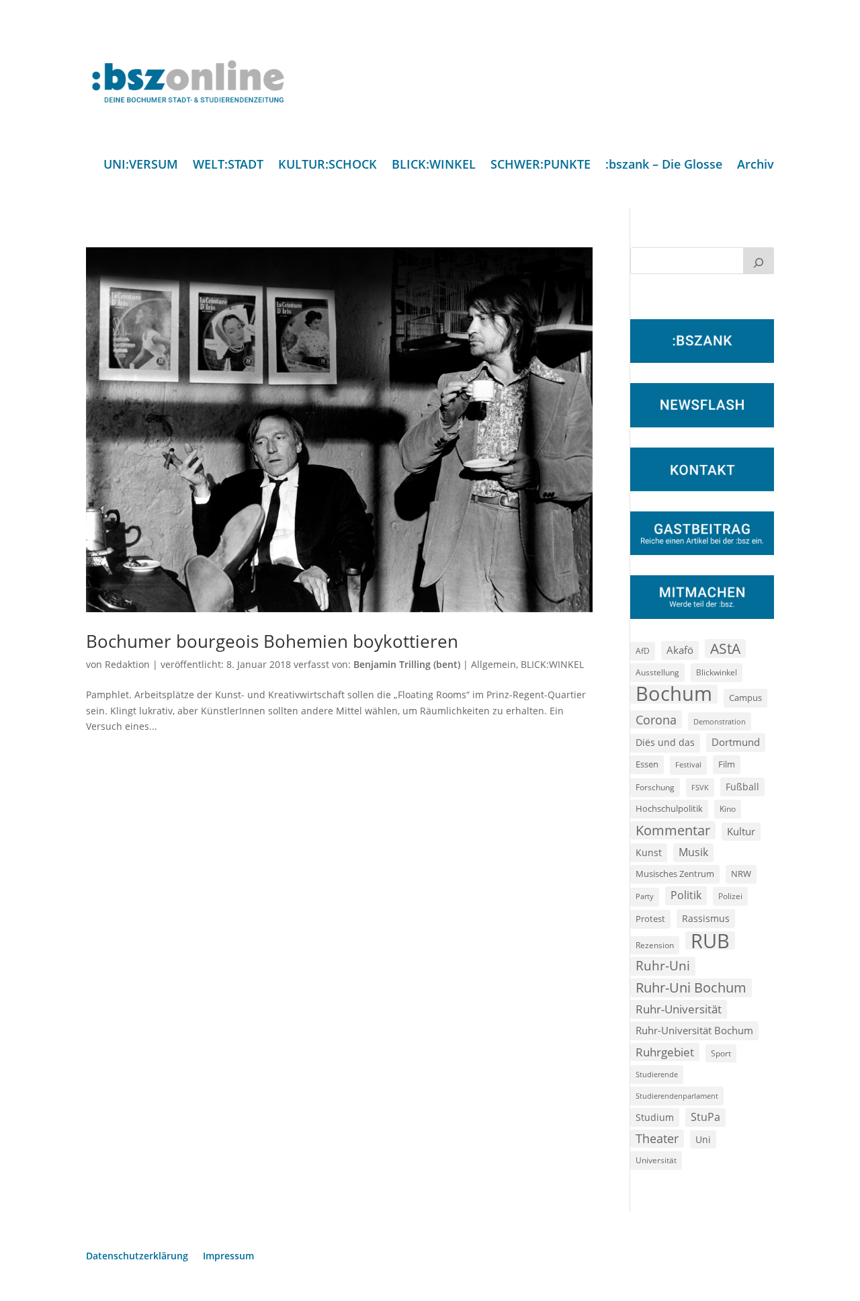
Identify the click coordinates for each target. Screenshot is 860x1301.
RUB (710, 940)
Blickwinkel (716, 672)
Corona (656, 719)
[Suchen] (758, 260)
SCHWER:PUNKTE (540, 165)
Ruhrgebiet (665, 1052)
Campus (745, 697)
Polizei (730, 895)
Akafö (679, 650)
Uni (703, 1139)
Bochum (674, 694)
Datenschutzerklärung (137, 1256)
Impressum (228, 1256)
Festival (688, 764)
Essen (647, 764)
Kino (728, 808)
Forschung (655, 787)
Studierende (657, 1074)
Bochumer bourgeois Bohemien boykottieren (272, 641)
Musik (693, 852)
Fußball (742, 786)
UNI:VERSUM (140, 165)
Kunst (649, 852)
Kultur (741, 831)
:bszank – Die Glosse (663, 165)
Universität (656, 1160)
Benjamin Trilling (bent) (406, 664)
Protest (650, 919)
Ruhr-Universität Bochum (694, 1030)
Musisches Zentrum (675, 874)
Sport (721, 1053)
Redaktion (127, 664)
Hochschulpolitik (669, 808)
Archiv (755, 165)
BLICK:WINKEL (434, 165)
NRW (741, 874)
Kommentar (673, 830)
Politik (686, 895)
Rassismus (706, 918)
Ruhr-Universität (679, 1009)
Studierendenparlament (677, 1096)
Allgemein (493, 664)
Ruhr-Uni (663, 965)
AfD (643, 651)
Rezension (655, 945)
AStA (725, 648)
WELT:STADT (228, 165)
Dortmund (736, 742)
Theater (657, 1138)
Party (645, 896)
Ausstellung (657, 672)
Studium (655, 1117)
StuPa (705, 1116)
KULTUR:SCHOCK (327, 165)
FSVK (700, 787)
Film (726, 764)
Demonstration (719, 721)
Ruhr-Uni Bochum (691, 987)
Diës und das (665, 743)
